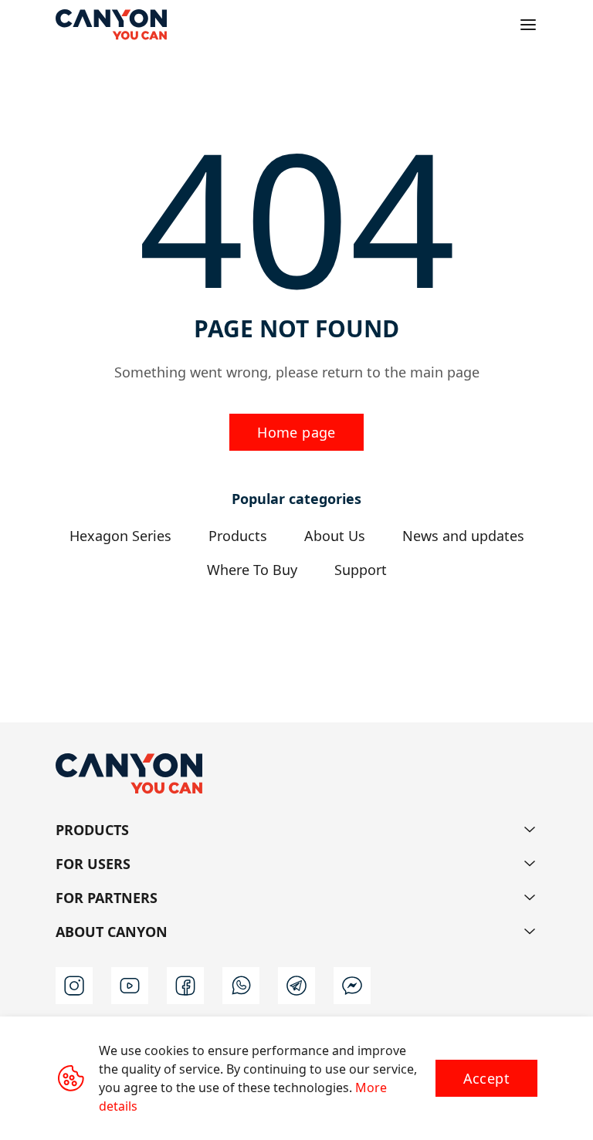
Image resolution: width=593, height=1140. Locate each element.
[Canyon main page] (111, 24)
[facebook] (185, 985)
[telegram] (296, 985)
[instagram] (74, 985)
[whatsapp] (240, 985)
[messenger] (352, 985)
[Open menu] (528, 24)
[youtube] (129, 985)
